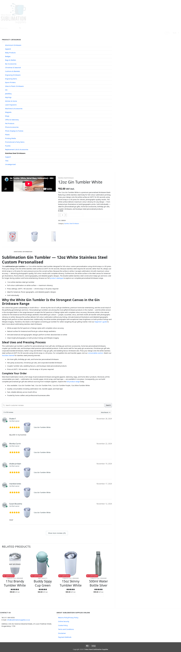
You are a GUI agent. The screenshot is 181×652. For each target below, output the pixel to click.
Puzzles (7, 146)
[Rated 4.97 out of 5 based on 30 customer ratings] (85, 185)
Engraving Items (11, 79)
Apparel (8, 49)
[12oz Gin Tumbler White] (27, 427)
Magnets (8, 112)
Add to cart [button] (43, 595)
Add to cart (75, 215)
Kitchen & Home (11, 101)
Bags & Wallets (10, 60)
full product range (73, 381)
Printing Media (10, 138)
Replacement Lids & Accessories (16, 149)
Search (108, 405)
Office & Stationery (12, 120)
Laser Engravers (11, 105)
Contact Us (76, 36)
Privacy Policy (73, 617)
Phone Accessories (12, 127)
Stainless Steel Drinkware (15, 153)
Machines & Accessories (13, 108)
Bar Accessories (10, 64)
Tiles (6, 161)
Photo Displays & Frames (14, 131)
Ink (6, 90)
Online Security (63, 621)
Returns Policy (63, 617)
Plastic (7, 134)
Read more (14, 595)
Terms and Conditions (66, 629)
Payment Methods (64, 637)
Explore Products (37, 36)
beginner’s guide (101, 322)
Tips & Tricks (52, 36)
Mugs (7, 116)
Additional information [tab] (23, 252)
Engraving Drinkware (12, 75)
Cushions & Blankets (12, 71)
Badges (7, 56)
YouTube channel (8, 355)
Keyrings (8, 97)
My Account (87, 36)
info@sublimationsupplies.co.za (18, 620)
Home (25, 36)
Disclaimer (62, 633)
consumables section (95, 353)
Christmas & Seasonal (13, 67)
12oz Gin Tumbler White (42, 427)
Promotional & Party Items (14, 142)
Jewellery (8, 94)
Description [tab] (7, 252)
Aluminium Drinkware (13, 45)
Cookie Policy (63, 625)
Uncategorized (10, 164)
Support (65, 36)
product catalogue (56, 278)
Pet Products (9, 123)
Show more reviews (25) (57, 533)
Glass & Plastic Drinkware (14, 86)
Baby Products (10, 53)
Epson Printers (10, 82)
